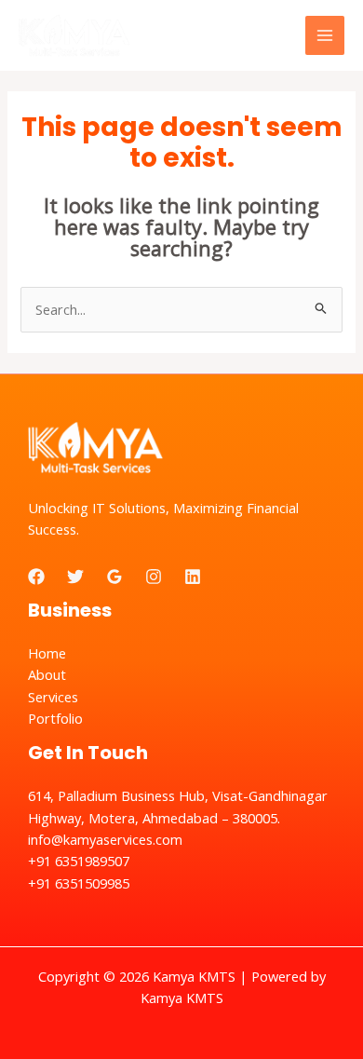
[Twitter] (75, 576)
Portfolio (55, 718)
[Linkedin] (192, 576)
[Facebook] (36, 576)
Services (53, 696)
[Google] (114, 576)
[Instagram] (153, 576)
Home (47, 653)
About (47, 674)
